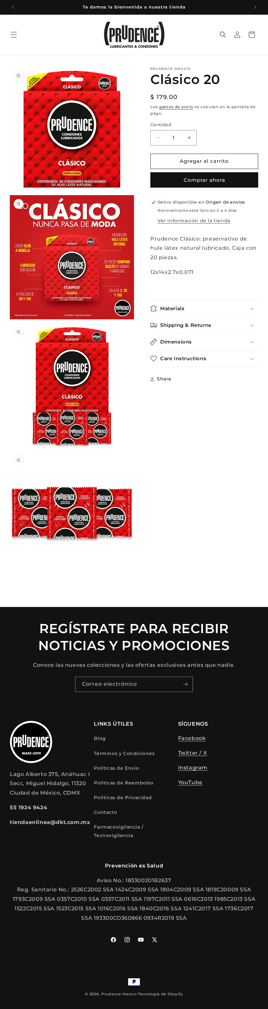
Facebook (192, 738)
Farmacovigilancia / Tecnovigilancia (118, 831)
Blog (100, 738)
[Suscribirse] (185, 684)
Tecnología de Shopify (160, 994)
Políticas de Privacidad (123, 797)
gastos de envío (176, 106)
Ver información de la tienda (194, 221)
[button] (14, 34)
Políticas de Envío (116, 768)
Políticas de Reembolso (123, 783)
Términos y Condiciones (124, 753)
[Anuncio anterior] (13, 7)
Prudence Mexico (119, 994)
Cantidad (160, 124)
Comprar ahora (204, 180)
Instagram (193, 768)
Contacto (105, 812)
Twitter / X (192, 753)
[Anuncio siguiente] (255, 7)
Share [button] (164, 379)
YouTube (190, 782)
